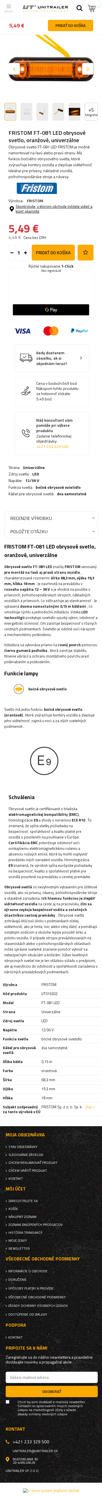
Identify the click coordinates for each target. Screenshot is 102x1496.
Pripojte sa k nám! (26, 1348)
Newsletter (19, 1248)
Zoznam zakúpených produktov (35, 1224)
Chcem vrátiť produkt (27, 1170)
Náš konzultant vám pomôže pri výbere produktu (54, 433)
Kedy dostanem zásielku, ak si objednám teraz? (51, 358)
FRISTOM (35, 201)
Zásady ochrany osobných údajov (38, 1305)
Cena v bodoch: (49, 383)
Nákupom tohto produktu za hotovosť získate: (57, 391)
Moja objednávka (25, 1135)
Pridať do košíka (53, 252)
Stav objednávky (22, 1147)
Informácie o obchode (28, 1271)
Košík (13, 1209)
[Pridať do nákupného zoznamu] (86, 253)
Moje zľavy (17, 1240)
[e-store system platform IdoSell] (51, 1490)
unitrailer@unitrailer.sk (35, 1451)
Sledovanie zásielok (25, 1154)
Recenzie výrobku (31, 518)
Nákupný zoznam (22, 1216)
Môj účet (16, 1189)
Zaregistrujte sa (23, 1201)
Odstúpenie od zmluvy (27, 1314)
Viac (88, 1107)
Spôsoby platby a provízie (31, 1288)
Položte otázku (29, 531)
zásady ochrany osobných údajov (42, 1414)
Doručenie (17, 1279)
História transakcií (25, 1232)
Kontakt (15, 1178)
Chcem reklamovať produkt (33, 1162)
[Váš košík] (92, 8)
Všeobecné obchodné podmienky (37, 1297)
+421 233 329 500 (52, 446)
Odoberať (51, 1391)
